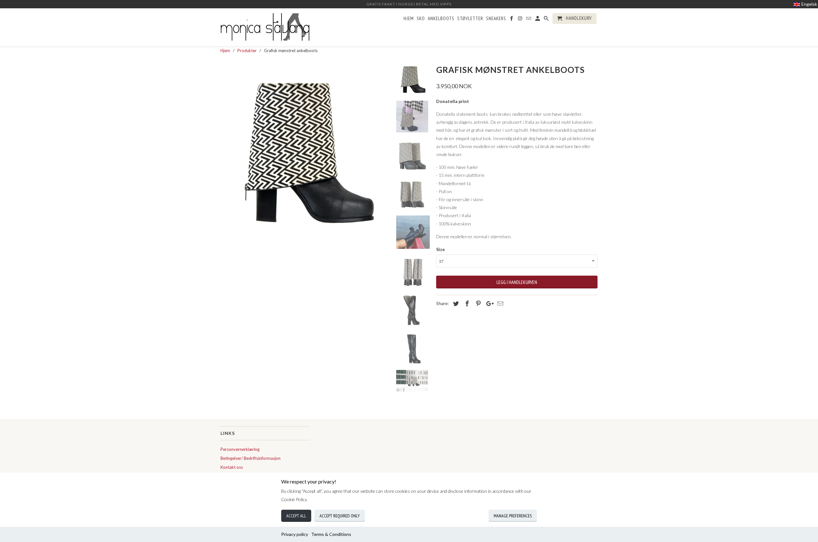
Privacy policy (294, 534)
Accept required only (340, 516)
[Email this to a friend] (499, 303)
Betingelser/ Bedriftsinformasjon (250, 458)
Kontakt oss (231, 467)
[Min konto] (538, 20)
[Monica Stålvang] (265, 27)
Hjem (409, 18)
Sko (421, 18)
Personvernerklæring (239, 449)
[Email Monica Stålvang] (529, 20)
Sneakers (496, 18)
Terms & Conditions (331, 534)
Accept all (296, 516)
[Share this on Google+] (488, 303)
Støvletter (470, 18)
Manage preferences (513, 516)
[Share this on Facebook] (466, 303)
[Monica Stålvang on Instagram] (520, 20)
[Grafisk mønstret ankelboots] (304, 146)
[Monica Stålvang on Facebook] (512, 20)
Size (440, 249)
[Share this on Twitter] (455, 303)
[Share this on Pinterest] (477, 303)
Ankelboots (441, 18)
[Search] (547, 20)
